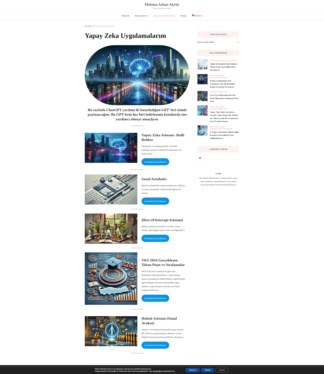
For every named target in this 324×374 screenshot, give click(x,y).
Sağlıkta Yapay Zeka (218, 77)
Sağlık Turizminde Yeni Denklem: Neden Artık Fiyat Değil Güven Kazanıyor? (224, 67)
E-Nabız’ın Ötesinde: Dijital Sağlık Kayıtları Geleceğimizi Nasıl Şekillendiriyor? (224, 135)
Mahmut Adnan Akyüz (162, 4)
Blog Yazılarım (141, 16)
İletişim (184, 16)
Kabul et (192, 370)
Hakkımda (126, 16)
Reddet (207, 370)
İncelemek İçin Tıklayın (155, 162)
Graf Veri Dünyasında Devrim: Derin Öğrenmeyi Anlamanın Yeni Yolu (224, 98)
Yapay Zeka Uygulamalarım (164, 16)
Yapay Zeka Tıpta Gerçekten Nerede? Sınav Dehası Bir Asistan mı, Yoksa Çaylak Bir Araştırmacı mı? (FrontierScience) (224, 116)
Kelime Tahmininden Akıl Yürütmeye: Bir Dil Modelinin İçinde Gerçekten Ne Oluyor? (222, 84)
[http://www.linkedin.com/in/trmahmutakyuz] (199, 158)
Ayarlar (222, 370)
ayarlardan (157, 371)
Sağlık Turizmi (230, 60)
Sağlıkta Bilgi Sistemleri (221, 129)
